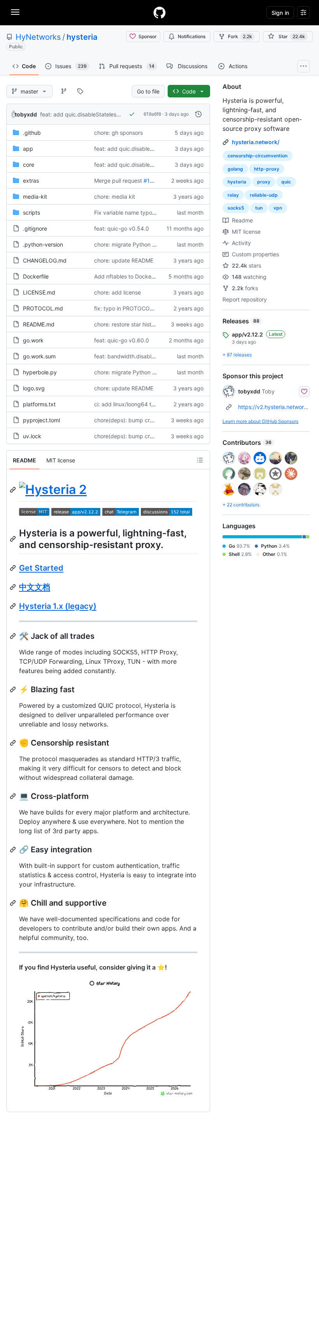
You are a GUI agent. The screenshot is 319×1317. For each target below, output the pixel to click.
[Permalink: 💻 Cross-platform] (13, 796)
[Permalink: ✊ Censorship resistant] (13, 742)
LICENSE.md (39, 292)
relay (233, 195)
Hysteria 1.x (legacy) (57, 606)
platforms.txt (39, 404)
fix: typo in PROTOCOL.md (128, 308)
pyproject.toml (41, 420)
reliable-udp (264, 195)
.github (32, 132)
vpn (277, 208)
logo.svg (34, 388)
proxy (263, 182)
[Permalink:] (13, 489)
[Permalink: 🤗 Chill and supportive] (13, 902)
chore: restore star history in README (141, 324)
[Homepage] (159, 12)
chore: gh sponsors (118, 132)
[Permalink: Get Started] (13, 567)
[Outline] (200, 460)
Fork (240, 36)
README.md (38, 324)
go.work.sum (39, 356)
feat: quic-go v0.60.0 (121, 340)
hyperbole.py (40, 372)
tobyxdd (26, 114)
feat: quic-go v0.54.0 (121, 228)
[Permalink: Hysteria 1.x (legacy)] (13, 606)
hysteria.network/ (255, 142)
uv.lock (32, 436)
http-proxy (266, 169)
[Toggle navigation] (15, 12)
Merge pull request (118, 180)
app (28, 148)
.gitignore (35, 228)
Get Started (41, 568)
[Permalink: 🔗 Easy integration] (13, 849)
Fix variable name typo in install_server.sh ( (148, 212)
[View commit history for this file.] (198, 114)
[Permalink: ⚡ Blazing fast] (13, 689)
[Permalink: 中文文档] (13, 587)
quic (286, 182)
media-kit (35, 196)
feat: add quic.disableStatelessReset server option (104, 114)
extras (31, 180)
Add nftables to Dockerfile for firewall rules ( (150, 276)
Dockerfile (36, 276)
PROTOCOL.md (43, 308)
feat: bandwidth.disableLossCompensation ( (150, 356)
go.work (33, 340)
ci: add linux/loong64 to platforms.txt (141, 404)
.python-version (43, 244)
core (28, 164)
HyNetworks (38, 37)
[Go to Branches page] (64, 91)
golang (235, 169)
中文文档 (34, 587)
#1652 (152, 180)
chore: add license (117, 292)
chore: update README (123, 260)
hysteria (82, 37)
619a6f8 (152, 114)
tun (259, 208)
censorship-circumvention (257, 156)
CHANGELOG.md (45, 260)
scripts (31, 212)
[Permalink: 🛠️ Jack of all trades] (13, 636)
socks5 (236, 208)
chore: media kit (114, 196)
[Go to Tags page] (80, 91)
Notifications (191, 36)
